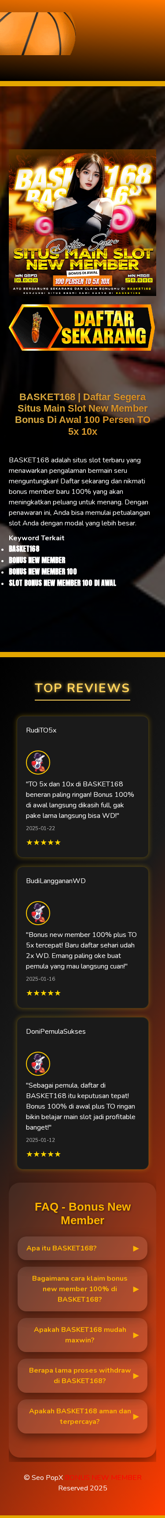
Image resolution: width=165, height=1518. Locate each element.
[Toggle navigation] (9, 62)
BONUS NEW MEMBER (103, 1478)
